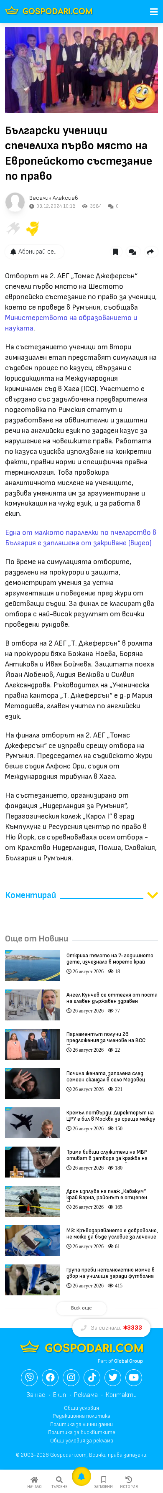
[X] (112, 1377)
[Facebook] (50, 1377)
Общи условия (81, 1408)
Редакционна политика (81, 1416)
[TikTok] (92, 1377)
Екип (59, 1395)
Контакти (121, 1395)
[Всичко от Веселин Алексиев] (15, 202)
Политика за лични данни (81, 1424)
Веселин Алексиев (53, 197)
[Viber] (29, 1377)
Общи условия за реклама (81, 1440)
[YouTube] (133, 1377)
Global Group (128, 1361)
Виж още (81, 1308)
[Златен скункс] (32, 228)
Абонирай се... (38, 252)
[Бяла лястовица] (12, 228)
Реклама (86, 1395)
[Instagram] (71, 1377)
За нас (35, 1395)
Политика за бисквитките (81, 1432)
